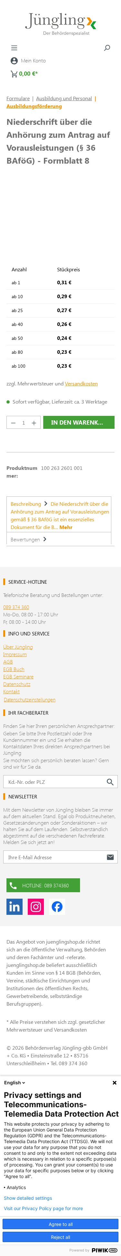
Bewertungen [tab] (26, 539)
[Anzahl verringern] (13, 422)
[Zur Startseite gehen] (60, 24)
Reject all (60, 1237)
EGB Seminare (18, 676)
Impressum (15, 654)
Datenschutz (16, 683)
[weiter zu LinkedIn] (14, 907)
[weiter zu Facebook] (57, 907)
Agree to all (61, 1224)
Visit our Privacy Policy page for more (43, 1208)
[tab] (58, 514)
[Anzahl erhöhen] (34, 422)
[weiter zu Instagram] (36, 907)
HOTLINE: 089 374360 (45, 885)
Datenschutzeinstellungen (29, 699)
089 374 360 (16, 606)
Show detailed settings (28, 1198)
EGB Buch (14, 669)
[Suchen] (107, 47)
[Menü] (14, 47)
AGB (8, 661)
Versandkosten (81, 383)
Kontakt (11, 691)
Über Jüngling (18, 646)
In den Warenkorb (80, 422)
